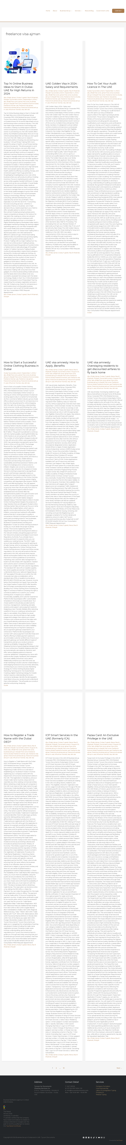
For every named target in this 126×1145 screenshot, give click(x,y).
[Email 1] (101, 1137)
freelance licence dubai (30, 103)
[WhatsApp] (104, 1137)
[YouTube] (99, 1137)
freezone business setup (12, 107)
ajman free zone (23, 101)
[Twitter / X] (96, 1137)
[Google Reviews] (91, 1137)
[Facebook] (83, 1137)
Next (119, 1068)
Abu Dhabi (7, 97)
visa (22, 109)
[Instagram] (88, 1137)
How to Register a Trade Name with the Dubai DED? (19, 738)
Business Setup (65, 11)
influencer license (15, 109)
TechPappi (120, 1140)
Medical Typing (101, 1094)
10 (63, 1068)
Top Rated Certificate (13, 1126)
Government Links (102, 11)
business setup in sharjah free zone (58, 375)
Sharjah (6, 99)
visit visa (27, 109)
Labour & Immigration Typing (106, 1090)
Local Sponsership (102, 1088)
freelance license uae (11, 105)
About (55, 11)
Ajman (14, 97)
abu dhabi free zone (11, 101)
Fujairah (24, 97)
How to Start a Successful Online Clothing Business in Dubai (21, 366)
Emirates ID (100, 1092)
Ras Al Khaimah (32, 97)
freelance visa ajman (26, 105)
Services (77, 11)
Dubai (19, 97)
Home (48, 11)
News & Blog (89, 11)
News (71, 370)
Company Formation (103, 1086)
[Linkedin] (86, 1137)
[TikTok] (94, 1137)
